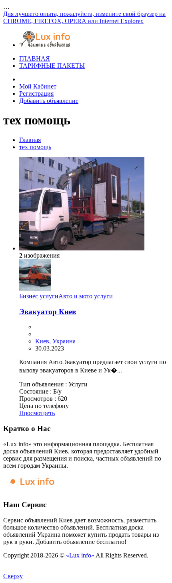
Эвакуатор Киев (47, 311)
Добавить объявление (48, 100)
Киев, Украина (55, 341)
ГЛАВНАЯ (34, 58)
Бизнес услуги (38, 296)
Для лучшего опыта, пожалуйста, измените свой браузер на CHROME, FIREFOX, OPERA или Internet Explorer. (84, 17)
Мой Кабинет (37, 86)
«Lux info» (80, 555)
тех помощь (35, 147)
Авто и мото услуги (85, 296)
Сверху (13, 576)
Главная (30, 139)
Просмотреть (37, 413)
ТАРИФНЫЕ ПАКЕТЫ (52, 65)
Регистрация (36, 93)
